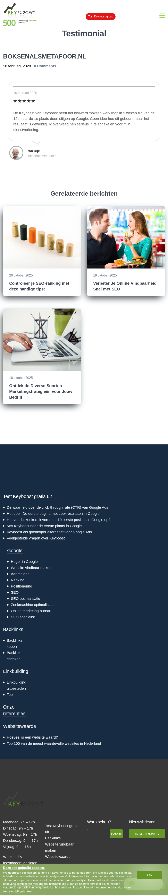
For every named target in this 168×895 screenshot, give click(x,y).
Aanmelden (20, 574)
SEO (15, 592)
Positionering (21, 586)
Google (15, 550)
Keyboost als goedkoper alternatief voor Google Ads (49, 532)
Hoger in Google (24, 562)
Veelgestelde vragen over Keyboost (36, 538)
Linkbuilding (15, 671)
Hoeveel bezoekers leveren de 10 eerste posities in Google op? (58, 520)
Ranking (17, 580)
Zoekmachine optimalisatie (32, 605)
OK (149, 875)
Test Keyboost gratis (100, 16)
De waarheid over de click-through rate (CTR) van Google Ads (57, 507)
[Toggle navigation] (162, 15)
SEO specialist (23, 617)
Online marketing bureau (31, 611)
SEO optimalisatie (25, 599)
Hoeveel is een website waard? (32, 737)
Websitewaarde (19, 726)
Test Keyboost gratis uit (27, 496)
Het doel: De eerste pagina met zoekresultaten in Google (53, 514)
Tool (10, 695)
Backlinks (13, 629)
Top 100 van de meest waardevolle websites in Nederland (54, 743)
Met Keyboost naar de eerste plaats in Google (44, 526)
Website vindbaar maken (31, 568)
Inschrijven (147, 834)
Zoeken (116, 833)
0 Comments (45, 66)
